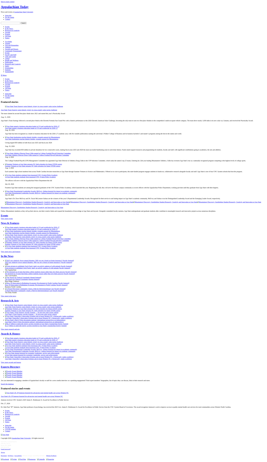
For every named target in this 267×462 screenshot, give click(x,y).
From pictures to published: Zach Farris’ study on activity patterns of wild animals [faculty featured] (37, 268)
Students (8, 70)
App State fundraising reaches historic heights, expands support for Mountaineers (31, 139)
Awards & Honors (10, 333)
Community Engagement (13, 51)
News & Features (10, 223)
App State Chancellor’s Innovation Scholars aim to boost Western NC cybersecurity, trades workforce (38, 318)
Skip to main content (7, 2)
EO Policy (11, 455)
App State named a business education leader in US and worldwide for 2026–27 (31, 128)
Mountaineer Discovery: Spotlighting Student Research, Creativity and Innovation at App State (32, 207)
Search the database (7, 384)
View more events (7, 218)
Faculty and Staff (10, 55)
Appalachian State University (23, 12)
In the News (7, 256)
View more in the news (8, 296)
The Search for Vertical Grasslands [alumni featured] (22, 279)
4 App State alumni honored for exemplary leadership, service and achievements (31, 355)
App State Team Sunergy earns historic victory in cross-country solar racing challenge (33, 237)
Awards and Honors (11, 49)
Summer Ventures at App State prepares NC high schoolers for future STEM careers (32, 166)
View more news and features (10, 252)
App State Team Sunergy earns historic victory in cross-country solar (29, 110)
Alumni (7, 43)
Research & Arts (10, 300)
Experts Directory (10, 366)
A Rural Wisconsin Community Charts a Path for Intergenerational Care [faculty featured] (34, 291)
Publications (9, 62)
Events (7, 53)
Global (7, 58)
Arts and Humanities (12, 45)
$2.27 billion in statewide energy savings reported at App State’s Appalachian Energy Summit (36, 326)
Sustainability (9, 72)
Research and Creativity (13, 64)
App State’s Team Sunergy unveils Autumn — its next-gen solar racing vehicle (31, 314)
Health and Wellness (11, 60)
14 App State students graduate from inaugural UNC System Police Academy (30, 177)
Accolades (8, 41)
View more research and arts (10, 329)
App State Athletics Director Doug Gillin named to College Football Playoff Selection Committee (37, 155)
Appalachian (15, 7)
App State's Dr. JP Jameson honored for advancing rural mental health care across (32, 396)
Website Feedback (51, 455)
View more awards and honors (11, 362)
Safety (7, 66)
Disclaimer (4, 455)
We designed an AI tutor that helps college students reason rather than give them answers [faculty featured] (40, 274)
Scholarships (9, 68)
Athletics (8, 47)
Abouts (3, 452)
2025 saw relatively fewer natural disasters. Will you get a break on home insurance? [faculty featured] (38, 262)
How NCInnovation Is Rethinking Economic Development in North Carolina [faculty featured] (36, 285)
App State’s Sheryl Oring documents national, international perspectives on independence (34, 322)
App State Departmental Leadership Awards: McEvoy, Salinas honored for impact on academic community (40, 193)
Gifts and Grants (10, 57)
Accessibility (18, 455)
